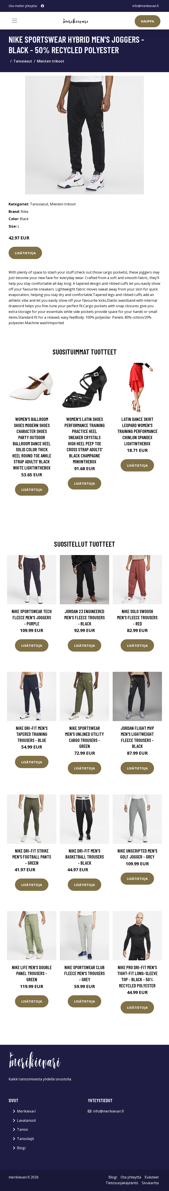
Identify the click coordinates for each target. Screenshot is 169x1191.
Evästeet (152, 1177)
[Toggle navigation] (14, 20)
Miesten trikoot (50, 61)
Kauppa (147, 21)
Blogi (21, 1147)
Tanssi (22, 1129)
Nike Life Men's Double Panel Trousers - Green (32, 973)
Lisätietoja (25, 253)
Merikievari (26, 1111)
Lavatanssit (26, 1120)
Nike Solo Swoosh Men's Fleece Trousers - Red (137, 617)
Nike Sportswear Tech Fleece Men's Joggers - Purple (32, 617)
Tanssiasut (22, 61)
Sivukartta (150, 1182)
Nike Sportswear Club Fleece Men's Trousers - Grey (84, 973)
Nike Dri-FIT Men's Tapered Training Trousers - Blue (32, 734)
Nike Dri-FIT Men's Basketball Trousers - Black (84, 857)
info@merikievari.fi (145, 6)
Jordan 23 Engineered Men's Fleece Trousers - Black (84, 617)
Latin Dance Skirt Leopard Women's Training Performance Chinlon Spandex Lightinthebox (137, 431)
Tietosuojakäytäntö (122, 1182)
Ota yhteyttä (131, 1177)
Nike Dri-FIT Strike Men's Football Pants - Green (31, 857)
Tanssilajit (25, 1138)
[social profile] (42, 6)
